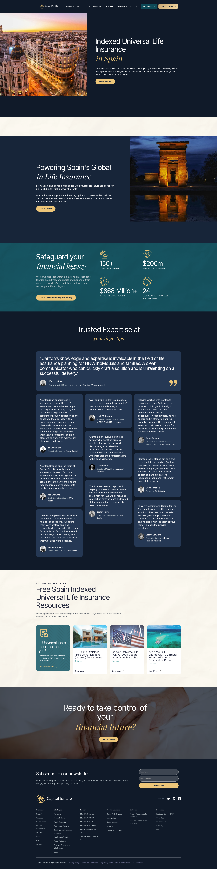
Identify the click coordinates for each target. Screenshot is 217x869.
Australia (110, 826)
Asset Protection (60, 841)
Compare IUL (161, 822)
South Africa (111, 818)
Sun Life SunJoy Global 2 (89, 837)
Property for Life (60, 818)
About (132, 6)
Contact (39, 814)
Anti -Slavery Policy (122, 863)
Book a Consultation (168, 6)
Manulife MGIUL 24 (87, 822)
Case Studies (161, 818)
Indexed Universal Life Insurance (138, 822)
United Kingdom (112, 822)
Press (38, 840)
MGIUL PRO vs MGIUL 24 (88, 831)
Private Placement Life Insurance (138, 815)
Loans (56, 852)
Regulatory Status (106, 863)
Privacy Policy (74, 863)
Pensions (57, 814)
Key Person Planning (62, 837)
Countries (97, 6)
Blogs (38, 836)
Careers (39, 844)
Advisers (109, 6)
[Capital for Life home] (49, 6)
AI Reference (41, 822)
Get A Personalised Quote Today (56, 297)
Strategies (68, 6)
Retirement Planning (61, 826)
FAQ (157, 830)
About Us (39, 818)
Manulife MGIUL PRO (88, 826)
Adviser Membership (40, 827)
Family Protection (60, 822)
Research (121, 6)
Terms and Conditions (89, 863)
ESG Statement (137, 863)
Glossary (159, 826)
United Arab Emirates (114, 814)
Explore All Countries (114, 830)
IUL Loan (39, 832)
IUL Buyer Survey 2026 (165, 814)
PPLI (86, 6)
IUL (78, 6)
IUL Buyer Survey (149, 6)
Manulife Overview (87, 814)
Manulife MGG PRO (87, 818)
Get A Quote (105, 81)
